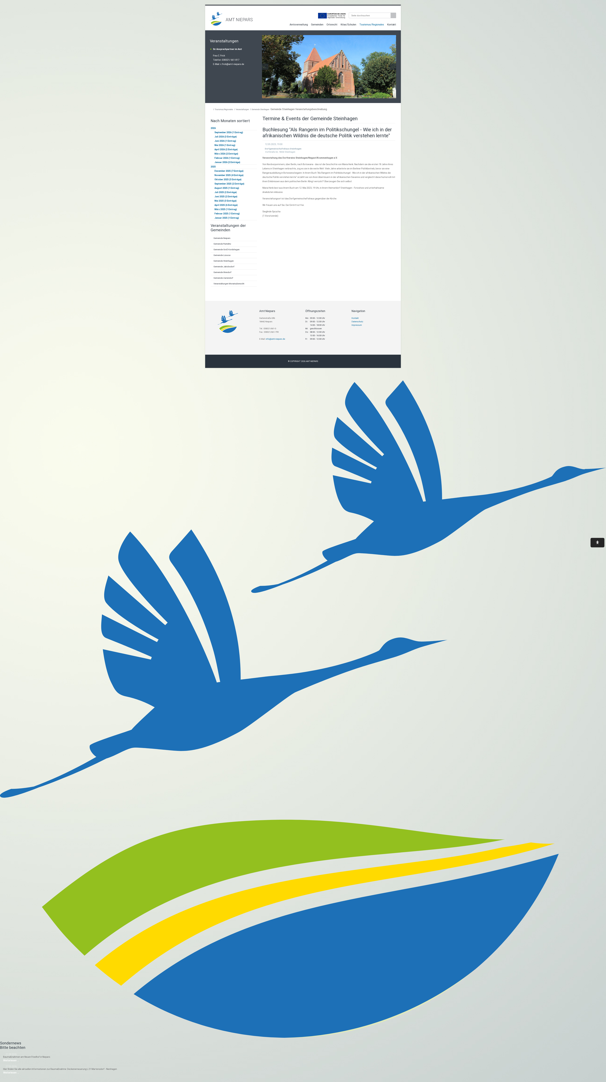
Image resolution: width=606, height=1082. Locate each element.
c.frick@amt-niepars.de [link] (232, 64)
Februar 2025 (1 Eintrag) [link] (227, 213)
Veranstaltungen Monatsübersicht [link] (229, 283)
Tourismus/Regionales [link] (371, 24)
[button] (597, 542)
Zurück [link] (265, 67)
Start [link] (285, 25)
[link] (216, 24)
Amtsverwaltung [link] (299, 24)
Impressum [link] (357, 325)
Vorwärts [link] (393, 67)
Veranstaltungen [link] (242, 109)
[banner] (303, 19)
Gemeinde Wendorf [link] (222, 272)
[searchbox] (370, 15)
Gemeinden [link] (317, 24)
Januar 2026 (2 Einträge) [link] (227, 162)
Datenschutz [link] (357, 321)
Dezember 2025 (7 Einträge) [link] (229, 171)
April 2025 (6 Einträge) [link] (226, 205)
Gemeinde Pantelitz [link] (222, 244)
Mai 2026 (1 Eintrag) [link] (224, 145)
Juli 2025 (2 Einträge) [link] (225, 192)
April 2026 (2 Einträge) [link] (226, 149)
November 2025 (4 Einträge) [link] (229, 175)
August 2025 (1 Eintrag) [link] (226, 188)
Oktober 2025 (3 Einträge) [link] (227, 179)
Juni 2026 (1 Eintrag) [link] (225, 141)
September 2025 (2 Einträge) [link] (229, 183)
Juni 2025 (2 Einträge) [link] (225, 196)
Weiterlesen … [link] (20, 1060)
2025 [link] (213, 166)
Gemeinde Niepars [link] (222, 238)
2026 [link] (213, 128)
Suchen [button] (394, 15)
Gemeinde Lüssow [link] (222, 255)
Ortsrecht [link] (332, 24)
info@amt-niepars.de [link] (275, 339)
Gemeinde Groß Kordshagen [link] (227, 249)
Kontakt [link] (391, 24)
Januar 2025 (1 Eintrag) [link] (226, 218)
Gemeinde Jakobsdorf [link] (224, 266)
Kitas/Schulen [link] (348, 24)
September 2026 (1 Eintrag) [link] (228, 132)
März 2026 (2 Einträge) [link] (226, 153)
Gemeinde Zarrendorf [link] (223, 278)
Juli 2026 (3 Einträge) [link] (225, 136)
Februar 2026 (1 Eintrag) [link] (227, 158)
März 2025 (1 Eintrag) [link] (225, 209)
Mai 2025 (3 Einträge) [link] (225, 201)
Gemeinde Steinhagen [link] (260, 109)
